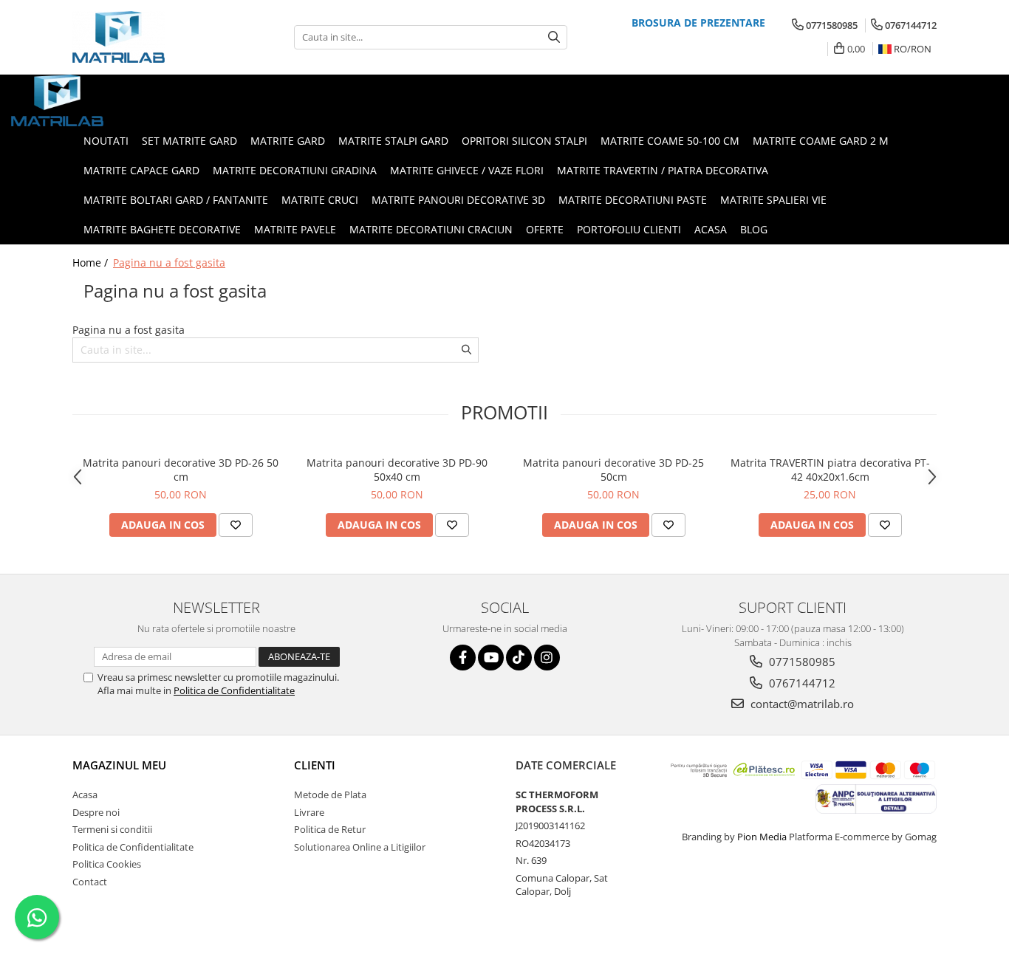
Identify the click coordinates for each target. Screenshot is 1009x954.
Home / (91, 262)
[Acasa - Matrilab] (146, 37)
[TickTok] (519, 657)
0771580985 (800, 661)
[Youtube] (491, 657)
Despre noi (96, 812)
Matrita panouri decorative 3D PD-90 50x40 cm (397, 470)
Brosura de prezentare (698, 23)
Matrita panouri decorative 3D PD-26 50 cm (180, 470)
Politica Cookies (106, 864)
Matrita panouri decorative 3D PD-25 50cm (613, 470)
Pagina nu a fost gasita (169, 262)
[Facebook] (463, 657)
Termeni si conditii (112, 829)
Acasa (85, 794)
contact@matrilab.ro (801, 703)
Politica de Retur (330, 829)
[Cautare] (554, 37)
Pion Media (762, 836)
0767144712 (800, 683)
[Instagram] (547, 657)
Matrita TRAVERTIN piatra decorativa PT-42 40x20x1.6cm (830, 470)
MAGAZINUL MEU (119, 765)
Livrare (309, 812)
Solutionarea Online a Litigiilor (359, 847)
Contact (89, 881)
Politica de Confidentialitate (234, 690)
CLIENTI (314, 765)
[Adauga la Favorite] (236, 525)
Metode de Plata (330, 794)
